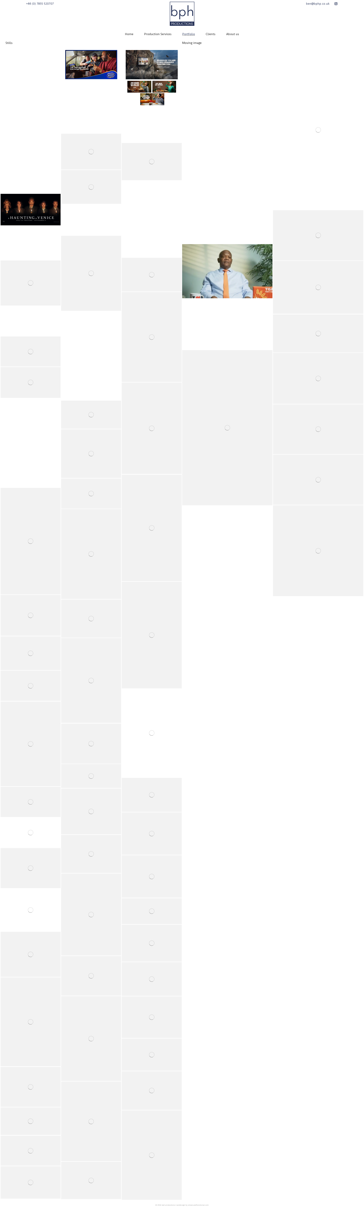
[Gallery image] (31, 65)
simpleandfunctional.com (198, 1205)
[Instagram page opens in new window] (336, 4)
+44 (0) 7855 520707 (40, 3)
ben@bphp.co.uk (317, 3)
